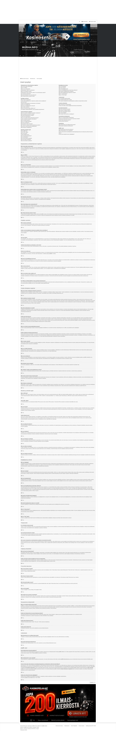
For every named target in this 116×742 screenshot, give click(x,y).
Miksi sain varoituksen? (25, 122)
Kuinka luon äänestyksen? (26, 116)
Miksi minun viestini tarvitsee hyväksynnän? (29, 126)
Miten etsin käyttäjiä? (62, 112)
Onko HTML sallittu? (24, 132)
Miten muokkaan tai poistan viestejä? (27, 114)
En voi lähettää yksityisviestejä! (64, 98)
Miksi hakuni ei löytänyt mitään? (64, 110)
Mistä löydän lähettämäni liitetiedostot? (66, 125)
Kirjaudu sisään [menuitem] (93, 21)
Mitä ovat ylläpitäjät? (62, 86)
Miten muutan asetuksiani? (26, 99)
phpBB (50, 253)
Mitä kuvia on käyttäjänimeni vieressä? (28, 105)
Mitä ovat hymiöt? (24, 133)
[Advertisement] (40, 9)
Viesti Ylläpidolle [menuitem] (74, 725)
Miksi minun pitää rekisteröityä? (26, 86)
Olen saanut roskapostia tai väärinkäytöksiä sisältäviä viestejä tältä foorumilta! (73, 100)
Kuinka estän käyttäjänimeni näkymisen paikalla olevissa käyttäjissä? (33, 100)
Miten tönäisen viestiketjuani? (26, 127)
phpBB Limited (61, 651)
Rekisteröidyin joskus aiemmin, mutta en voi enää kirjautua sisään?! (33, 92)
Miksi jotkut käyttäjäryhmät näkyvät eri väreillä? (67, 92)
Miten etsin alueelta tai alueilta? (64, 109)
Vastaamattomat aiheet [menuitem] (83, 41)
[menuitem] (22, 730)
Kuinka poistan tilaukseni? (63, 121)
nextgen (37, 728)
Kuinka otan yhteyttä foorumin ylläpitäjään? (66, 134)
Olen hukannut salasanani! (26, 93)
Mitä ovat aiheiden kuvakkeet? (26, 140)
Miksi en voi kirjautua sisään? (26, 91)
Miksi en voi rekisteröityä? (25, 88)
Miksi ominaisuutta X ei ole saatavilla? (66, 130)
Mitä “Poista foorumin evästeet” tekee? (28, 96)
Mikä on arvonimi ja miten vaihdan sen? (28, 108)
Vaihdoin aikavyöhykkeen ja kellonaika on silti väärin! (30, 103)
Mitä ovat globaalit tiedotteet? (26, 135)
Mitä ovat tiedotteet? (24, 137)
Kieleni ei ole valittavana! (25, 104)
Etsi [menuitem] (23, 55)
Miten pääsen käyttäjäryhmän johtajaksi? (66, 91)
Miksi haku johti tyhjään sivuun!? (65, 111)
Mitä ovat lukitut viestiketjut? (26, 139)
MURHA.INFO (30, 47)
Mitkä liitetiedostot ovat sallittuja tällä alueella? (67, 124)
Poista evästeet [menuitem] (81, 725)
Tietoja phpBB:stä (35, 652)
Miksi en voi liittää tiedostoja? (26, 121)
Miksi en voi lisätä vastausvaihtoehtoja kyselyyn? (30, 117)
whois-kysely (23, 666)
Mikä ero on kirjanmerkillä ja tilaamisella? (66, 117)
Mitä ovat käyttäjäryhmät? (63, 88)
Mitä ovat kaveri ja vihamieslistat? (65, 104)
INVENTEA (33, 728)
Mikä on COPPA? (24, 87)
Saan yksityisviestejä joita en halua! (65, 99)
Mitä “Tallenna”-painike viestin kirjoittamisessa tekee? (30, 125)
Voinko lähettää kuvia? (25, 134)
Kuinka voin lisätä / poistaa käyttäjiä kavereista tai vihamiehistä (70, 105)
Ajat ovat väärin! (24, 102)
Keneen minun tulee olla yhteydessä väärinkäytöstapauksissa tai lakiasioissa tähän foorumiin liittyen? (76, 132)
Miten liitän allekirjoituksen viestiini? (27, 115)
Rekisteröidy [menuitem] (85, 21)
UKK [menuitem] (20, 55)
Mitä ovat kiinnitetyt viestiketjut (26, 138)
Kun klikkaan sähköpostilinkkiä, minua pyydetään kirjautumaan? (32, 109)
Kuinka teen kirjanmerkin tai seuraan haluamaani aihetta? (69, 118)
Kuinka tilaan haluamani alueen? (65, 119)
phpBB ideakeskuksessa (65, 659)
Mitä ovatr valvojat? (62, 87)
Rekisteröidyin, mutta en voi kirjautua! (28, 90)
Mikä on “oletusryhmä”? (63, 93)
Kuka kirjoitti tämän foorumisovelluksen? (66, 129)
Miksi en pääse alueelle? (25, 120)
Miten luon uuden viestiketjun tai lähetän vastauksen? (30, 112)
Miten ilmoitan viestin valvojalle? (27, 123)
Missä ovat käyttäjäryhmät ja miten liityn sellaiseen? (68, 90)
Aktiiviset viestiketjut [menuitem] (93, 41)
